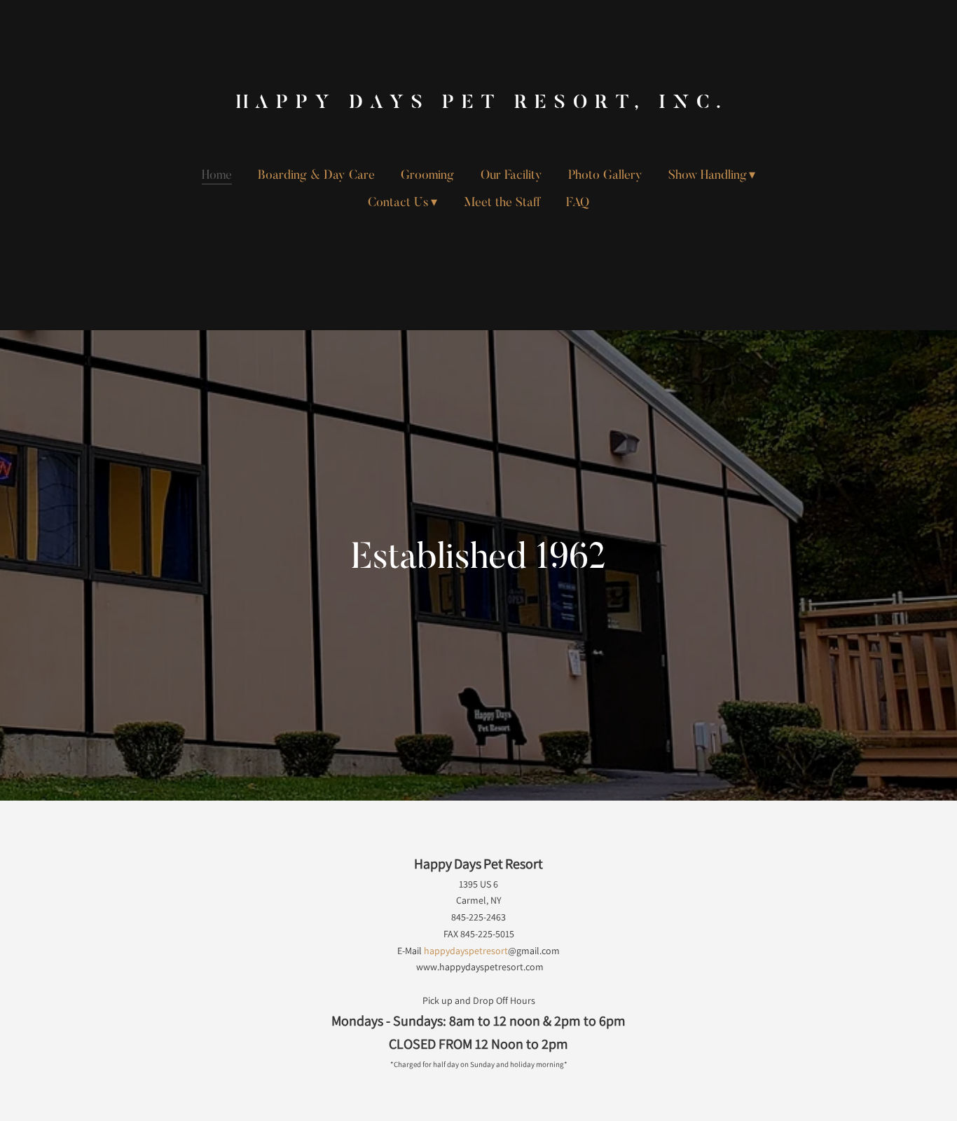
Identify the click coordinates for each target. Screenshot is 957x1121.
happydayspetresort (466, 950)
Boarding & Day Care (316, 176)
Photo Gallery (605, 176)
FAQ (577, 203)
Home (217, 176)
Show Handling (707, 176)
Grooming (427, 176)
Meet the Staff (502, 203)
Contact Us (398, 203)
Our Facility (511, 176)
